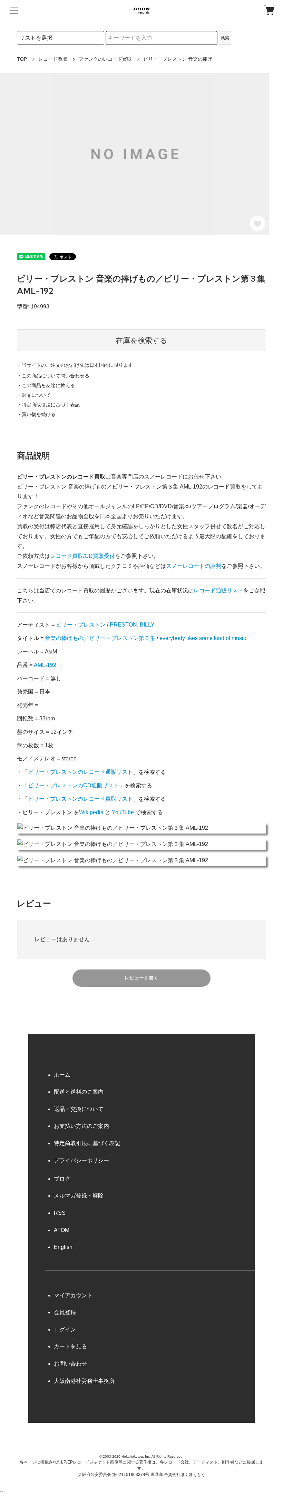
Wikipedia (91, 812)
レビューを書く (141, 978)
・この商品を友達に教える (46, 385)
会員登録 (65, 1312)
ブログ (62, 1179)
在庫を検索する (141, 340)
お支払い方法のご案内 (81, 1126)
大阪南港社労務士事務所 (84, 1381)
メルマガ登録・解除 (79, 1196)
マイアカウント (73, 1295)
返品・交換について (79, 1109)
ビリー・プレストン (81, 625)
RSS (60, 1213)
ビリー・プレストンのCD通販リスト (73, 785)
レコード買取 (52, 59)
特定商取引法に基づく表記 (87, 1143)
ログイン (65, 1329)
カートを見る (70, 1346)
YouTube (123, 812)
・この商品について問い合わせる (53, 375)
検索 (225, 38)
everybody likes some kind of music (202, 638)
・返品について (34, 395)
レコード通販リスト (218, 590)
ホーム (62, 1075)
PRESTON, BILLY (132, 625)
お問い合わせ (70, 1364)
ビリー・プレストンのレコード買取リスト (80, 799)
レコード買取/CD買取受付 (82, 556)
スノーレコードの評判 (193, 566)
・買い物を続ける (36, 414)
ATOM (61, 1230)
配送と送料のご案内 (79, 1092)
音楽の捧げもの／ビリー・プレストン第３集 (100, 638)
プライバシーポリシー (81, 1160)
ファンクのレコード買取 (105, 59)
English (63, 1247)
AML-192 (45, 665)
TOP (22, 59)
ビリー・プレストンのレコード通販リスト (80, 772)
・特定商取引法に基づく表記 (48, 404)
